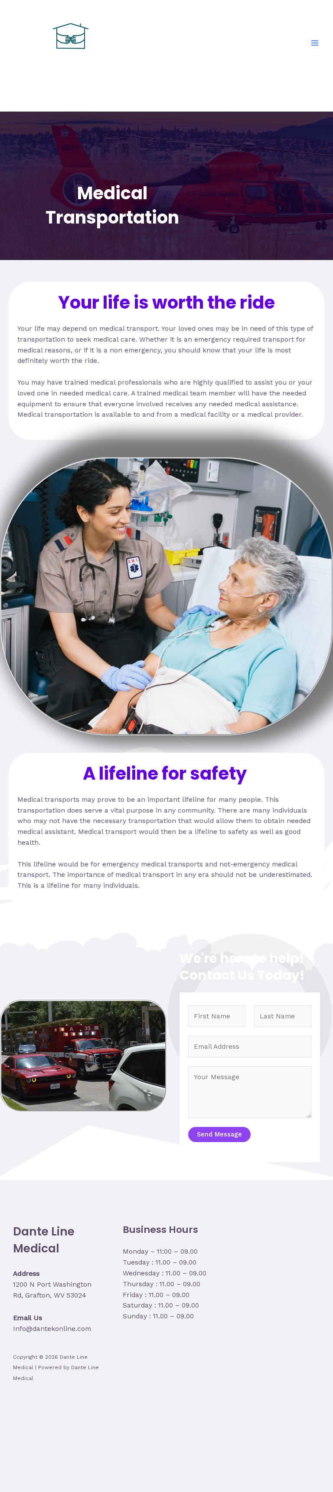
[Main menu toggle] (315, 42)
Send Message (219, 1134)
